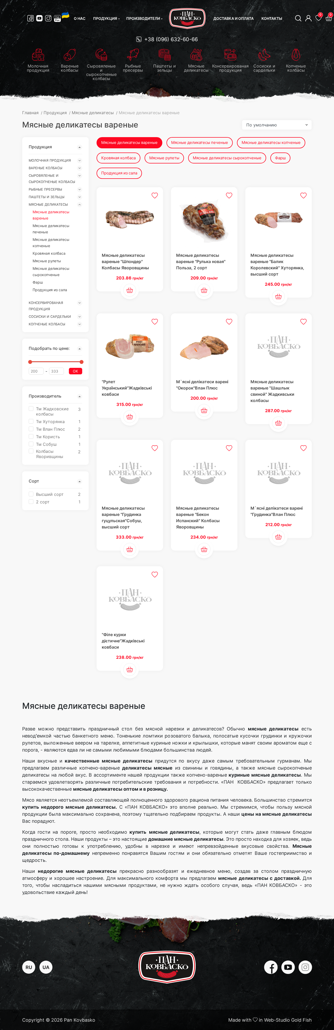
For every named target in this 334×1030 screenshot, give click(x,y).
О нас (79, 18)
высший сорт (50, 494)
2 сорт (43, 501)
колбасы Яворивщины (49, 454)
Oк (75, 371)
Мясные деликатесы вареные (129, 142)
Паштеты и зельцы (46, 197)
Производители (143, 18)
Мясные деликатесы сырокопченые (227, 157)
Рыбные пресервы (45, 189)
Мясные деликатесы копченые (271, 142)
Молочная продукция (50, 160)
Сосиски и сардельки (50, 317)
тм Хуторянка (50, 421)
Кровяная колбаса (49, 253)
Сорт (34, 481)
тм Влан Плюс (50, 429)
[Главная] (187, 18)
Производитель (45, 396)
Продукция (105, 18)
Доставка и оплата (233, 18)
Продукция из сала (50, 290)
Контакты (271, 18)
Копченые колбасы (47, 324)
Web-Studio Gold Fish (288, 1020)
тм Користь (48, 436)
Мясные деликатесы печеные (199, 142)
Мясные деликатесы (48, 204)
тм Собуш (46, 444)
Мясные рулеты (47, 261)
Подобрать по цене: (49, 348)
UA (46, 967)
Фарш (38, 282)
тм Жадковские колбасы (52, 411)
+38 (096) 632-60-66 (170, 39)
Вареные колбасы (45, 168)
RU (29, 967)
